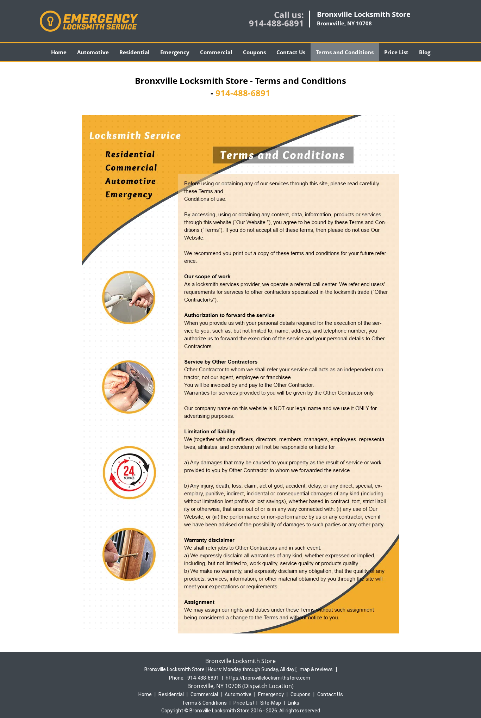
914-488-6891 (276, 23)
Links (293, 703)
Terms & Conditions (204, 703)
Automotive (93, 52)
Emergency (174, 52)
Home (59, 52)
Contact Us (290, 52)
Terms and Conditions (345, 52)
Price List (396, 52)
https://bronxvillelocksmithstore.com (268, 678)
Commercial (216, 52)
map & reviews (317, 669)
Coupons (254, 52)
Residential (134, 52)
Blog (424, 52)
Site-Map (270, 703)
